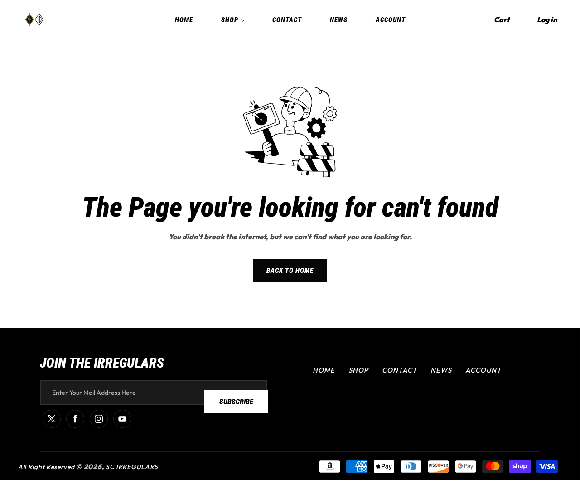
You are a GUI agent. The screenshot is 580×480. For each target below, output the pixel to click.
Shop (358, 370)
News (441, 370)
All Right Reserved (46, 467)
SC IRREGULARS (132, 467)
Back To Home (290, 271)
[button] (502, 19)
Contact (399, 370)
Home (324, 370)
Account (483, 370)
